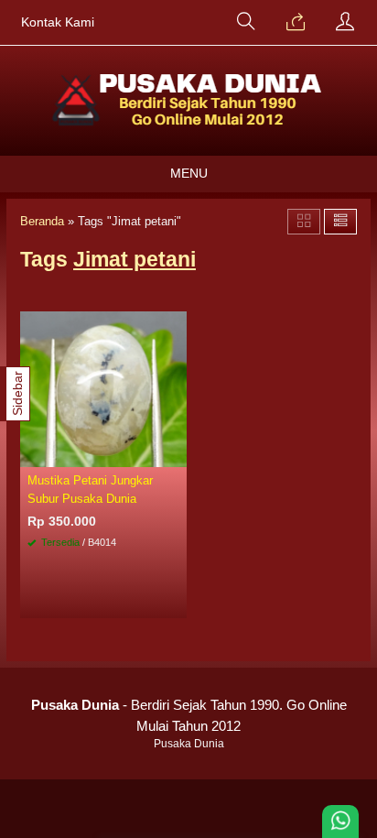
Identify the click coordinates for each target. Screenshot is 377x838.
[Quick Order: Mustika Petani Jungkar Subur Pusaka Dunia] (176, 452)
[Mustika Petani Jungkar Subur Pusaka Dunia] (103, 388)
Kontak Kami (57, 22)
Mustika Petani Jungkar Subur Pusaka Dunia (90, 489)
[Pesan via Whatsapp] (295, 23)
